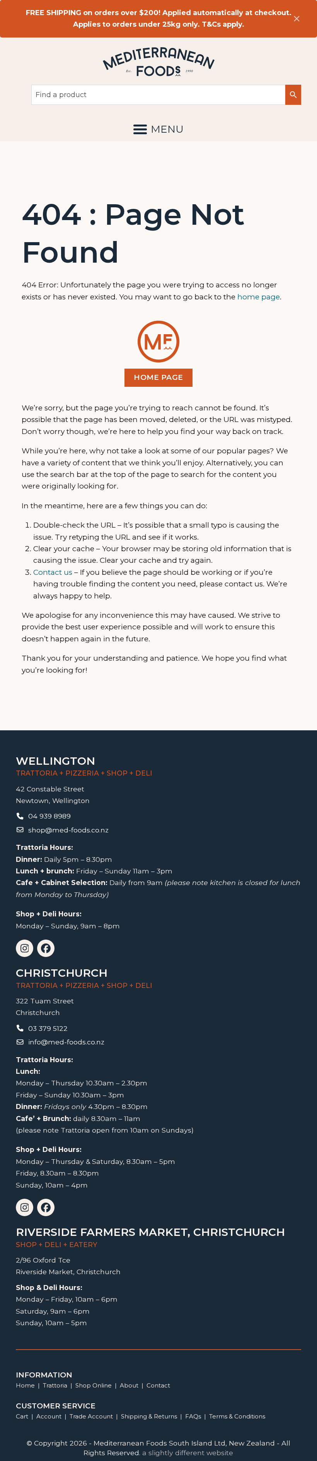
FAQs (193, 1416)
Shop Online (94, 1385)
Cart (22, 1416)
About (129, 1385)
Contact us (52, 572)
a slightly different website (187, 1453)
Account (48, 1416)
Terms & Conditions (237, 1416)
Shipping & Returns (149, 1416)
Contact (158, 1385)
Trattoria (55, 1385)
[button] (158, 129)
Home (25, 1385)
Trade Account (91, 1416)
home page (258, 296)
